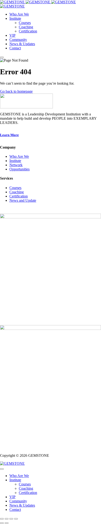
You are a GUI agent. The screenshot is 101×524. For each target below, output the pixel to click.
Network (16, 165)
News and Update (22, 200)
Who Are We (19, 156)
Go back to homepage (16, 91)
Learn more (9, 135)
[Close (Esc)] (16, 519)
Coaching (16, 192)
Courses (15, 188)
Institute (15, 161)
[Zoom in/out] (2, 519)
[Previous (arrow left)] (2, 523)
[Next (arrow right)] (6, 523)
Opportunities (19, 169)
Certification (18, 196)
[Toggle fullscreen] (6, 519)
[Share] (11, 519)
